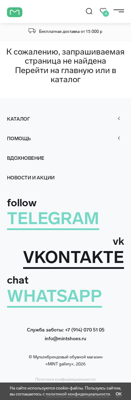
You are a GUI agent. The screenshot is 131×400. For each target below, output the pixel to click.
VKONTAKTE (73, 257)
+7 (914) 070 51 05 (84, 330)
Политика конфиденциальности (65, 379)
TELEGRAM (53, 218)
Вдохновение (25, 158)
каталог (66, 79)
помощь (19, 139)
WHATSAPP (54, 296)
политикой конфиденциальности (78, 394)
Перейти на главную (54, 70)
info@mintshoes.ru (65, 339)
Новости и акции (30, 178)
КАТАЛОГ (18, 119)
